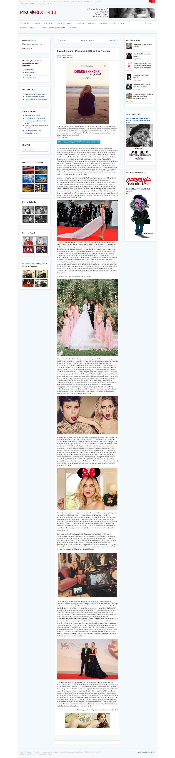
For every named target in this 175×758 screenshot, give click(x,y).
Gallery (114, 23)
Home (21, 2)
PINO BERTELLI (25, 23)
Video (122, 23)
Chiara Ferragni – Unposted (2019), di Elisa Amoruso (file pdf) (79, 142)
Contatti (50, 4)
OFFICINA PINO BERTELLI (28, 4)
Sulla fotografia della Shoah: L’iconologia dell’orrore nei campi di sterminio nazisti (142, 65)
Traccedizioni (79, 23)
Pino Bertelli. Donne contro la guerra (142, 55)
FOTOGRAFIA (29, 70)
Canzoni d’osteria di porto (67, 2)
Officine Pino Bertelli (31, 133)
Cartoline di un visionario (92, 2)
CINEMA (28, 75)
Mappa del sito (42, 4)
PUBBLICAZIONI (30, 78)
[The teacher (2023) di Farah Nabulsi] (129, 43)
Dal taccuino (92, 23)
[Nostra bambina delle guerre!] (129, 74)
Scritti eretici (79, 2)
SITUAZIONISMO (30, 72)
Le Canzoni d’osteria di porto (34, 97)
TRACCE (69, 23)
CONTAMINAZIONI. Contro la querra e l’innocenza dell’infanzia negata (143, 96)
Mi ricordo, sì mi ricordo (32, 2)
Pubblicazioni (104, 23)
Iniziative (73, 28)
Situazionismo (48, 23)
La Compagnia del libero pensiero (36, 99)
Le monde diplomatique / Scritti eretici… (54, 28)
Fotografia (37, 23)
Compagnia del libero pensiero (49, 2)
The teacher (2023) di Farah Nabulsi (142, 45)
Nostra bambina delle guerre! (140, 76)
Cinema (59, 23)
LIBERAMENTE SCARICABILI (35, 94)
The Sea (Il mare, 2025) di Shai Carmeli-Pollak (141, 86)
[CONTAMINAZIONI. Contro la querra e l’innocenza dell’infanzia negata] (129, 93)
